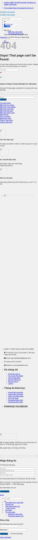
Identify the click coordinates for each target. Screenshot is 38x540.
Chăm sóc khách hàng (15, 396)
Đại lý (31, 8)
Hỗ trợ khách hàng (10, 8)
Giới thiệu (23, 3)
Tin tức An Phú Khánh (15, 376)
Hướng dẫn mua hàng (15, 392)
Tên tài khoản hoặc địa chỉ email (12, 524)
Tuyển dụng (13, 4)
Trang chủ (3, 37)
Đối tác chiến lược (14, 380)
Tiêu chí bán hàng (14, 378)
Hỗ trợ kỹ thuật (13, 398)
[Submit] (1, 72)
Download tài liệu (23, 8)
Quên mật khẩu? (5, 537)
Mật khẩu (4, 530)
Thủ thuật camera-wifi (15, 34)
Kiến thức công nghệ (15, 32)
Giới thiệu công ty (14, 374)
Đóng (2, 495)
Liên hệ (10, 384)
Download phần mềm (15, 400)
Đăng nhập (4, 534)
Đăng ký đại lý (13, 382)
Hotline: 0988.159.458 (12, 3)
